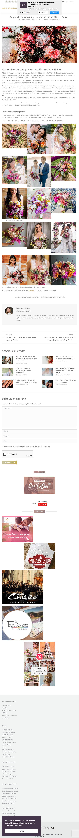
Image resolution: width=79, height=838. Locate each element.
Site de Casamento (8, 803)
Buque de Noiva (7, 737)
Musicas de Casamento (9, 798)
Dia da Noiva (6, 744)
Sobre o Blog (6, 705)
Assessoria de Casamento (10, 789)
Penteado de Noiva (8, 732)
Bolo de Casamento (8, 813)
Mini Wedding (6, 774)
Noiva (26, 297)
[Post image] (7, 360)
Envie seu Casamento (9, 710)
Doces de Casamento (9, 816)
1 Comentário (61, 297)
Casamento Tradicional (9, 776)
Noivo (4, 747)
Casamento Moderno (9, 779)
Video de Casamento (9, 811)
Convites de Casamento (9, 801)
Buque (22, 297)
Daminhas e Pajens (8, 757)
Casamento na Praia (8, 766)
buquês (31, 290)
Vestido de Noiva (7, 730)
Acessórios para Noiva (9, 742)
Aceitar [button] (21, 831)
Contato (4, 708)
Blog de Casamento (48, 834)
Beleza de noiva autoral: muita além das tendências (65, 358)
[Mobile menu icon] (75, 8)
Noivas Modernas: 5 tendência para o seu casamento (23, 370)
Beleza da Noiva (7, 735)
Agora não (42, 12)
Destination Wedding (9, 771)
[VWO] (28, 12)
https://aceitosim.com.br (23, 311)
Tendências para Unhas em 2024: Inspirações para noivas (26, 381)
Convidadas (6, 754)
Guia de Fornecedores (9, 8)
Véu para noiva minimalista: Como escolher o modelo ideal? (65, 370)
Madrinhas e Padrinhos (9, 752)
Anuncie (4, 712)
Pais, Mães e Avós (7, 749)
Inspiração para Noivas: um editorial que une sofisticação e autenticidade (26, 359)
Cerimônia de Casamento (10, 791)
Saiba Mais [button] (18, 825)
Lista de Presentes (8, 806)
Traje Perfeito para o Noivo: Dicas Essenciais (65, 381)
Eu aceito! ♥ (54, 12)
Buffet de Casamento (9, 793)
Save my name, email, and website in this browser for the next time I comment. (27, 446)
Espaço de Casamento (9, 796)
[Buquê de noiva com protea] (14, 136)
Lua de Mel (5, 717)
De (34, 297)
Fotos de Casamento (8, 808)
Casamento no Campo (9, 769)
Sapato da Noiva (7, 739)
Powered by (23, 12)
